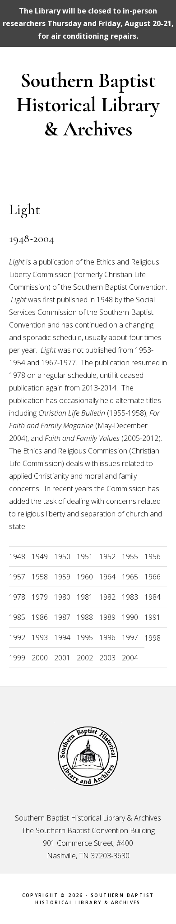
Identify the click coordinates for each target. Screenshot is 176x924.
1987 (62, 617)
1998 (152, 638)
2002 (85, 658)
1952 (107, 556)
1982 (107, 597)
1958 (40, 577)
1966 (152, 577)
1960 (85, 577)
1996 (107, 637)
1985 (17, 617)
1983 (130, 597)
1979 (40, 597)
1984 (152, 597)
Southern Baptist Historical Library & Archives (88, 104)
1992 (17, 637)
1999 (17, 658)
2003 (107, 658)
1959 (62, 577)
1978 (17, 597)
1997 (130, 637)
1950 (62, 556)
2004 (130, 658)
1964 (107, 577)
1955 (130, 556)
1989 (107, 617)
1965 (130, 577)
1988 (85, 617)
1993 (40, 637)
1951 (85, 556)
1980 (62, 597)
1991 (152, 617)
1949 (40, 556)
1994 (62, 637)
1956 (152, 556)
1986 (40, 617)
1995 (85, 637)
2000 (40, 658)
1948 (17, 556)
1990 (130, 617)
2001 (62, 658)
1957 (17, 577)
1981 (85, 597)
